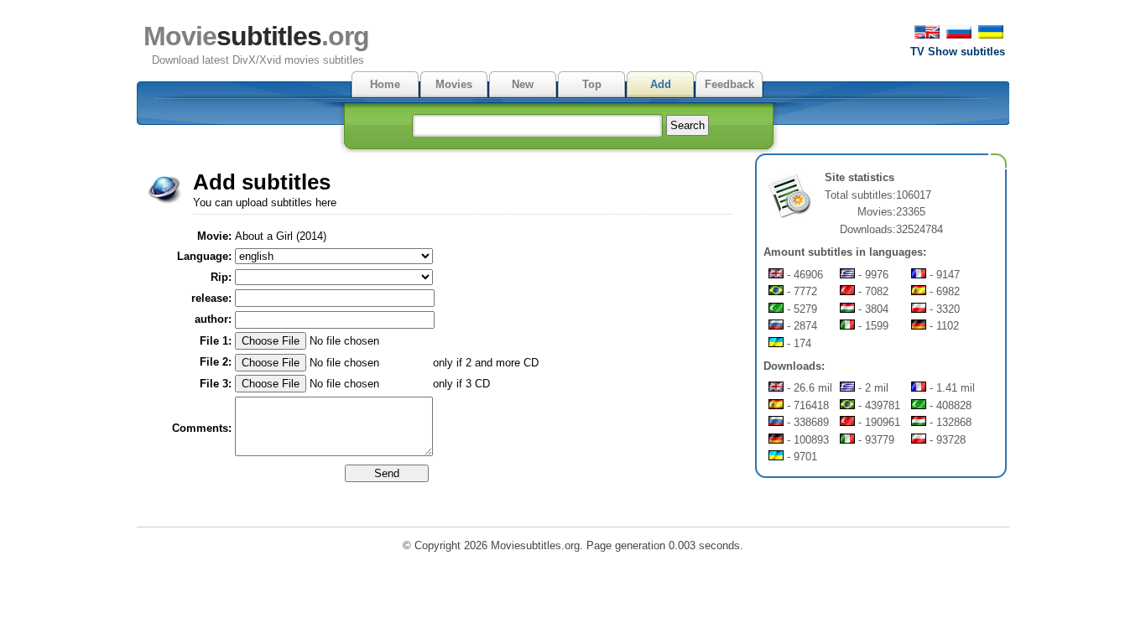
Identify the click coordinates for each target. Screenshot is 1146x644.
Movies (453, 84)
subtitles (256, 36)
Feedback (729, 84)
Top (592, 84)
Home (385, 84)
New (523, 84)
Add (660, 84)
